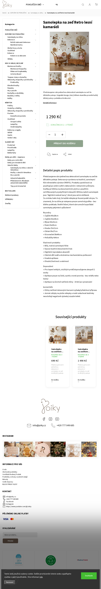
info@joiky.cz (39, 425)
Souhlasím (89, 575)
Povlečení (11, 145)
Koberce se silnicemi (18, 56)
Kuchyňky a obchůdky (16, 93)
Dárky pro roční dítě (15, 160)
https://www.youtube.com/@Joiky (57, 419)
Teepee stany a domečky (17, 77)
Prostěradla (12, 148)
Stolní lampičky (16, 127)
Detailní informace (50, 103)
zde (41, 577)
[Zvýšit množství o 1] (62, 134)
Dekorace (11, 40)
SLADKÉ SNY (9, 142)
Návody (5, 479)
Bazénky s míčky (14, 96)
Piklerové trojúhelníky (18, 71)
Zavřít (90, 163)
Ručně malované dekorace (20, 42)
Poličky (10, 106)
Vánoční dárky (13, 165)
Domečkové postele (18, 116)
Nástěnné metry (16, 45)
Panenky (11, 88)
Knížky (10, 98)
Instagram (50, 419)
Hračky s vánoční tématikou (20, 173)
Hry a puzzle (12, 91)
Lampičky (13, 124)
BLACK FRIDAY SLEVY (9, 484)
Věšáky (10, 59)
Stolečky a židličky (15, 108)
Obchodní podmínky (9, 472)
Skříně (10, 133)
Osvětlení (11, 51)
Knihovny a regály (14, 130)
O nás (4, 469)
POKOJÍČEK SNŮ (11, 30)
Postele (10, 113)
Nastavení (9, 582)
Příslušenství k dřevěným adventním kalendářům (19, 182)
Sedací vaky (12, 138)
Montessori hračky (14, 66)
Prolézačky (14, 82)
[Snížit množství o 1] (49, 134)
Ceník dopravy (7, 482)
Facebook (44, 419)
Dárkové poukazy (12, 195)
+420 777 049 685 (65, 425)
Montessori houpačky (18, 69)
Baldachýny (12, 153)
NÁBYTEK (8, 102)
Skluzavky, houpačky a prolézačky (20, 80)
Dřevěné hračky (13, 86)
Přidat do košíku (64, 143)
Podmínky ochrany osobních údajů (14, 477)
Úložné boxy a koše (15, 48)
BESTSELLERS (10, 191)
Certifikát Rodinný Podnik (11, 474)
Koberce (11, 53)
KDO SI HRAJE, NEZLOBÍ (14, 63)
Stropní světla (15, 122)
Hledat (10, 541)
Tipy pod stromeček (18, 186)
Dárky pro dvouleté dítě (16, 163)
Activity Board (15, 74)
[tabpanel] (58, 355)
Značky (8, 203)
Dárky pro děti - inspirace (15, 157)
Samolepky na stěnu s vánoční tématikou (21, 169)
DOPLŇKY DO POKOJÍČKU (14, 34)
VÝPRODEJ (9, 199)
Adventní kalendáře (17, 178)
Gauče (10, 135)
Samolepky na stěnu (15, 37)
